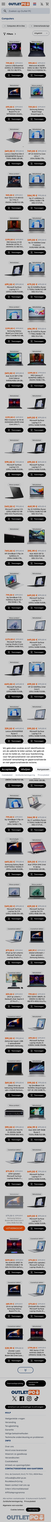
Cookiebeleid (7, 775)
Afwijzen (25, 769)
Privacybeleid (43, 775)
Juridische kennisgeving (25, 775)
